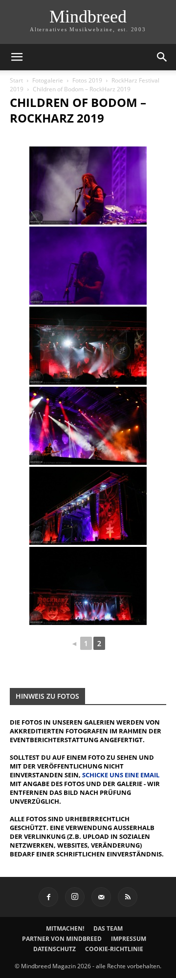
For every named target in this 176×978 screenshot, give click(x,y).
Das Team (108, 928)
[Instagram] (75, 897)
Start (16, 80)
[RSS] (127, 897)
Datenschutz (54, 949)
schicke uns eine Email (120, 774)
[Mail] (101, 897)
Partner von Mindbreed (62, 939)
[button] (16, 57)
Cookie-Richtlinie (114, 949)
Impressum (128, 939)
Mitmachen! (65, 928)
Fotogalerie (47, 80)
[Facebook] (48, 897)
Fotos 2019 (87, 80)
